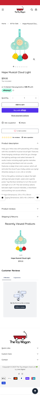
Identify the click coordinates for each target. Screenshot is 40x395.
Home (4, 24)
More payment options (20, 115)
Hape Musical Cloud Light (21, 258)
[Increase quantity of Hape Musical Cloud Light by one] (36, 98)
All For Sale (14, 24)
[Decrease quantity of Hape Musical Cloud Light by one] (12, 98)
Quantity (5, 98)
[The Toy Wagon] (20, 9)
